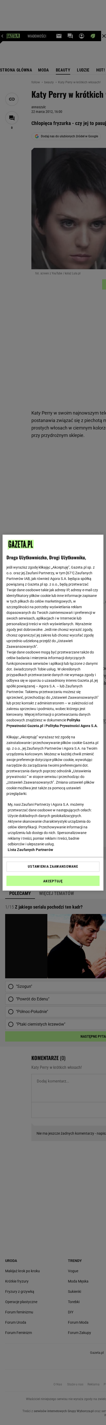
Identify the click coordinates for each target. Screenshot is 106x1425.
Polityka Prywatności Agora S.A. (72, 726)
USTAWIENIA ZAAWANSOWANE (53, 866)
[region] (53, 713)
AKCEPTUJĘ (53, 881)
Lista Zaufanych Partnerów (30, 850)
